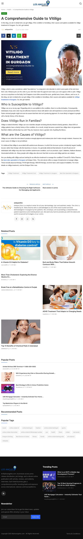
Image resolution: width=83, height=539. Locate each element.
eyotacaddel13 (6, 405)
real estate (76, 432)
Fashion (38, 428)
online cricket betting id (51, 428)
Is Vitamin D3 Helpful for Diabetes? (14, 262)
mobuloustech (61, 476)
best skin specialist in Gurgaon (15, 160)
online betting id (27, 428)
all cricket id (70, 436)
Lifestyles (5, 441)
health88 (45, 267)
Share (60, 432)
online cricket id (14, 428)
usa (47, 432)
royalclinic (45, 314)
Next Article (47, 184)
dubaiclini (18, 375)
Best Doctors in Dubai (22, 436)
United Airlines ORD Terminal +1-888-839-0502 (19, 366)
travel (4, 428)
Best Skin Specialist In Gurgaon (69, 173)
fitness (35, 436)
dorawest (3, 279)
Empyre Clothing (8, 436)
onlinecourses (61, 488)
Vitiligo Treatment (13, 173)
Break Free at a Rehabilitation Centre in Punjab (19, 287)
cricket (68, 432)
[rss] (3, 493)
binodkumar (19, 387)
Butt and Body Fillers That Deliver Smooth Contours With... (59, 263)
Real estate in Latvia (50, 188)
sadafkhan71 (4, 348)
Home (3, 9)
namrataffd (4, 265)
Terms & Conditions (73, 534)
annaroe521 (6, 369)
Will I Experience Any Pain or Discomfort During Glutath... (35, 373)
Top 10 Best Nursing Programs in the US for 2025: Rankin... (69, 484)
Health (9, 9)
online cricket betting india (56, 436)
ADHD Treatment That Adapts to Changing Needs (62, 311)
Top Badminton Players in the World (15, 403)
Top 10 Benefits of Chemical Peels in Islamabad (19, 346)
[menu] (2, 3)
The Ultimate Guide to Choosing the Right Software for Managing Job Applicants (21, 189)
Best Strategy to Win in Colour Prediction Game (32, 385)
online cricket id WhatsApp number (31, 432)
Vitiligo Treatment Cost (29, 173)
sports (64, 428)
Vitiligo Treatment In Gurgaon (48, 173)
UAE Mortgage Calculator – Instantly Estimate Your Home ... (23, 397)
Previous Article (34, 184)
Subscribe (35, 517)
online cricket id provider (10, 432)
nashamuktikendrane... (7, 290)
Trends (42, 436)
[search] (80, 3)
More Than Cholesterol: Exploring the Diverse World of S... (19, 276)
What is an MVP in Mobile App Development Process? (68, 473)
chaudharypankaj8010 (8, 399)
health (53, 432)
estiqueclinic (18, 203)
